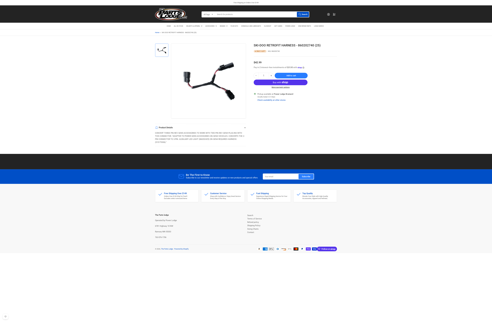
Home (157, 32)
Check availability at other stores (271, 100)
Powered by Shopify (181, 249)
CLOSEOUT (267, 26)
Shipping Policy (253, 225)
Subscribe (306, 176)
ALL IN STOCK (178, 26)
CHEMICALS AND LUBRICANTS (251, 26)
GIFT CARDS (278, 26)
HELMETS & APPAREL (193, 26)
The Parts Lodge (167, 249)
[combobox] (262, 14)
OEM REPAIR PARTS (304, 26)
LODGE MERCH (319, 26)
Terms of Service (254, 219)
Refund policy (253, 222)
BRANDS (222, 26)
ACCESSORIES (210, 26)
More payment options (281, 87)
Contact (250, 232)
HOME (169, 26)
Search (250, 215)
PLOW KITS (234, 26)
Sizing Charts (253, 229)
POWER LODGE (290, 26)
